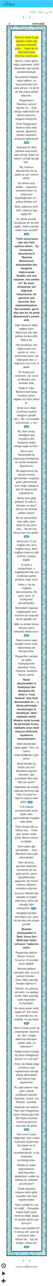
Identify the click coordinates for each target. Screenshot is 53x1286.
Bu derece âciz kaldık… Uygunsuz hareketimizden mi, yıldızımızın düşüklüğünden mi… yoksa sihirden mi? (26, 192)
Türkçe (40, 12)
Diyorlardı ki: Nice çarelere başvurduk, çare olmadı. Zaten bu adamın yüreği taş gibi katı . (26, 154)
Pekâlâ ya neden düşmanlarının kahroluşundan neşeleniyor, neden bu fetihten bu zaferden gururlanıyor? (26, 1174)
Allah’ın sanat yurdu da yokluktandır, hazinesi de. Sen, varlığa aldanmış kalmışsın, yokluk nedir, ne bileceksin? (26, 1037)
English (33, 12)
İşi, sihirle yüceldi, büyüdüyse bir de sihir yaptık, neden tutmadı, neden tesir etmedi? (26, 224)
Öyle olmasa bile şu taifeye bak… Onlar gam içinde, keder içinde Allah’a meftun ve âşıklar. (26, 834)
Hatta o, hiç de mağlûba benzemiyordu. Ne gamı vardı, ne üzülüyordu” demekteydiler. (26, 594)
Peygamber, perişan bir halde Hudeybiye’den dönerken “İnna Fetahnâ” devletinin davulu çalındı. (26, 665)
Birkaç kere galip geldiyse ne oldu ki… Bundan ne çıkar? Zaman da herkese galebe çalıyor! (26, 505)
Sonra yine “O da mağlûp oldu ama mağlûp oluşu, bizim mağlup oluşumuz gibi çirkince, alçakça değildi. (26, 550)
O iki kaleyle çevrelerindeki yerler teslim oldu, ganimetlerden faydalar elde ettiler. (27, 814)
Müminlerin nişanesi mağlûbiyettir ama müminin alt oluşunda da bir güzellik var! (26, 613)
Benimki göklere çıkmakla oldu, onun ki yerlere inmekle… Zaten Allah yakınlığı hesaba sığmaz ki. (26, 976)
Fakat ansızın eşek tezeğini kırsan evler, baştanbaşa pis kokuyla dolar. (26, 645)
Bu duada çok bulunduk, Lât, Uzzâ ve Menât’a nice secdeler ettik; (26, 377)
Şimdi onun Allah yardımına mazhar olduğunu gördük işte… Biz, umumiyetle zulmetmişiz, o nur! (26, 415)
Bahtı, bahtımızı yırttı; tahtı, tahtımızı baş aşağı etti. (26, 210)
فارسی (48, 12)
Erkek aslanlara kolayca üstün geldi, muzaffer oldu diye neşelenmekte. (26, 1194)
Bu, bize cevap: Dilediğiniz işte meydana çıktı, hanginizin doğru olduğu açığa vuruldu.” (26, 438)
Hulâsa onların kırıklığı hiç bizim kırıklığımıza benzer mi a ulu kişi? (26, 1055)
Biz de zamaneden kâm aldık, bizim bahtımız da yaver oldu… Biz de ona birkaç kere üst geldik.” (26, 525)
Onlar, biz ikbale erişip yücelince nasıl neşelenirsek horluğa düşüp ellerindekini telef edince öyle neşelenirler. (26, 1073)
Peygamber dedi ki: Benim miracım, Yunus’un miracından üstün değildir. (26, 958)
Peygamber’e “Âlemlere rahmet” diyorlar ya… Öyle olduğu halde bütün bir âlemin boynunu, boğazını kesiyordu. (26, 109)
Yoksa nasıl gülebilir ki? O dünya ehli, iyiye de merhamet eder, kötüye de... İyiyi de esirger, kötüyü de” (27, 1235)
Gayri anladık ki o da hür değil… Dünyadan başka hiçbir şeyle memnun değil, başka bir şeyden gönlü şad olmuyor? (26, 1214)
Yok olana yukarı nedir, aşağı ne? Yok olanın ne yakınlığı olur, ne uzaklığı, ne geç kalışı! (26, 1013)
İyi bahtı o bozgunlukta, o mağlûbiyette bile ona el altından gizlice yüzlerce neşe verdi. (26, 572)
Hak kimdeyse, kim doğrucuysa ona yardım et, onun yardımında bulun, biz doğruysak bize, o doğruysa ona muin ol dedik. (26, 356)
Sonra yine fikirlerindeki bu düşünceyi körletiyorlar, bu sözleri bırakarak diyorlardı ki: (27, 458)
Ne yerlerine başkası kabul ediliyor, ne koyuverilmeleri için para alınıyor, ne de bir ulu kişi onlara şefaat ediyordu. (26, 86)
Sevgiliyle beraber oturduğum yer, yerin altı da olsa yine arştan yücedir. (26, 918)
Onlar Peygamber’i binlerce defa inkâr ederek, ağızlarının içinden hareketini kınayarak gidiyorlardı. (26, 131)
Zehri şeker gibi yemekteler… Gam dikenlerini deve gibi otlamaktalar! (26, 851)
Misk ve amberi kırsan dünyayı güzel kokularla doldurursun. (26, 627)
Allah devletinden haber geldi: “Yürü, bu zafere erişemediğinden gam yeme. (26, 751)
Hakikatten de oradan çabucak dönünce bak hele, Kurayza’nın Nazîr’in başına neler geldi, (26, 794)
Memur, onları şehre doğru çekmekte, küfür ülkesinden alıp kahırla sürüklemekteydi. (26, 66)
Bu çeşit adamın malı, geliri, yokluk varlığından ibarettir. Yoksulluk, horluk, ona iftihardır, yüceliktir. (26, 1094)
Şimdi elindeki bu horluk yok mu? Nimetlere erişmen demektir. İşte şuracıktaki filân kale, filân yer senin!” (26, 773)
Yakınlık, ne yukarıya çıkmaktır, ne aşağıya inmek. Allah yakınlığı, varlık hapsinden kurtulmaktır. (26, 995)
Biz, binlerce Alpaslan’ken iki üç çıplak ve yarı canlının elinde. (27, 172)
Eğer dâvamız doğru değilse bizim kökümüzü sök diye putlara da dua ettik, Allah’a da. (26, 332)
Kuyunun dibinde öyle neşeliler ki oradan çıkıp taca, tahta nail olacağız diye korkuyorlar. (26, 900)
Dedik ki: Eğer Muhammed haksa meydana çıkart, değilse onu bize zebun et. (27, 395)
